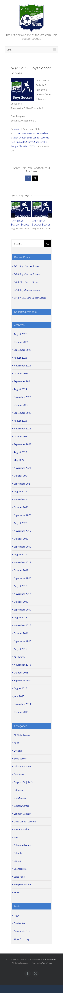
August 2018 (20, 585)
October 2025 (21, 341)
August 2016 (20, 648)
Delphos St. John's (23, 782)
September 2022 (22, 444)
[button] (13, 215)
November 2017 (22, 593)
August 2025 (20, 357)
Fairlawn (44, 133)
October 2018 (21, 570)
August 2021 (20, 491)
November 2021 (22, 467)
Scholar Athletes (22, 845)
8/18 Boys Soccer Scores (27, 289)
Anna (16, 742)
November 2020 (22, 499)
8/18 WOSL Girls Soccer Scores (30, 297)
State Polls (19, 876)
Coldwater (19, 774)
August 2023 (20, 420)
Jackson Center (18, 137)
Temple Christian (19, 146)
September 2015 (22, 680)
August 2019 (20, 554)
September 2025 (22, 349)
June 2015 (19, 696)
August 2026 (20, 334)
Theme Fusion (51, 959)
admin (17, 129)
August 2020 (20, 523)
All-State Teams (22, 734)
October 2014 (21, 711)
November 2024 (22, 365)
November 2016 (22, 625)
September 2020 (22, 515)
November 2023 (22, 397)
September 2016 (22, 641)
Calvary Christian (22, 766)
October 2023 (21, 404)
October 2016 (21, 633)
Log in (17, 915)
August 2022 (20, 452)
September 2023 (22, 412)
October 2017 (21, 601)
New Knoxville (18, 141)
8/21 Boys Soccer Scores (27, 266)
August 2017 (20, 617)
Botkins (22, 133)
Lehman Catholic (22, 813)
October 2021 (21, 475)
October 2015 (21, 672)
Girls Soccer (20, 797)
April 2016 (19, 656)
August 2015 (20, 688)
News (17, 837)
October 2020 (21, 507)
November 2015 (22, 664)
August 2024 (20, 389)
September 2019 (22, 546)
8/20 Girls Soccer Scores (26, 282)
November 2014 (22, 704)
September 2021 (22, 483)
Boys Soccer (33, 133)
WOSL (32, 146)
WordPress (47, 963)
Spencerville (40, 141)
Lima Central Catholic (38, 137)
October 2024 (21, 373)
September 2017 (22, 609)
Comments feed (22, 931)
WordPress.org (21, 939)
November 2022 (22, 428)
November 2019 (22, 530)
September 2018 (22, 578)
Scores (29, 141)
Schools (18, 853)
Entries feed (20, 923)
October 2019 (21, 538)
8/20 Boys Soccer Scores (27, 274)
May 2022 (19, 460)
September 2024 (22, 381)
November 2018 (22, 562)
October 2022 (21, 436)
